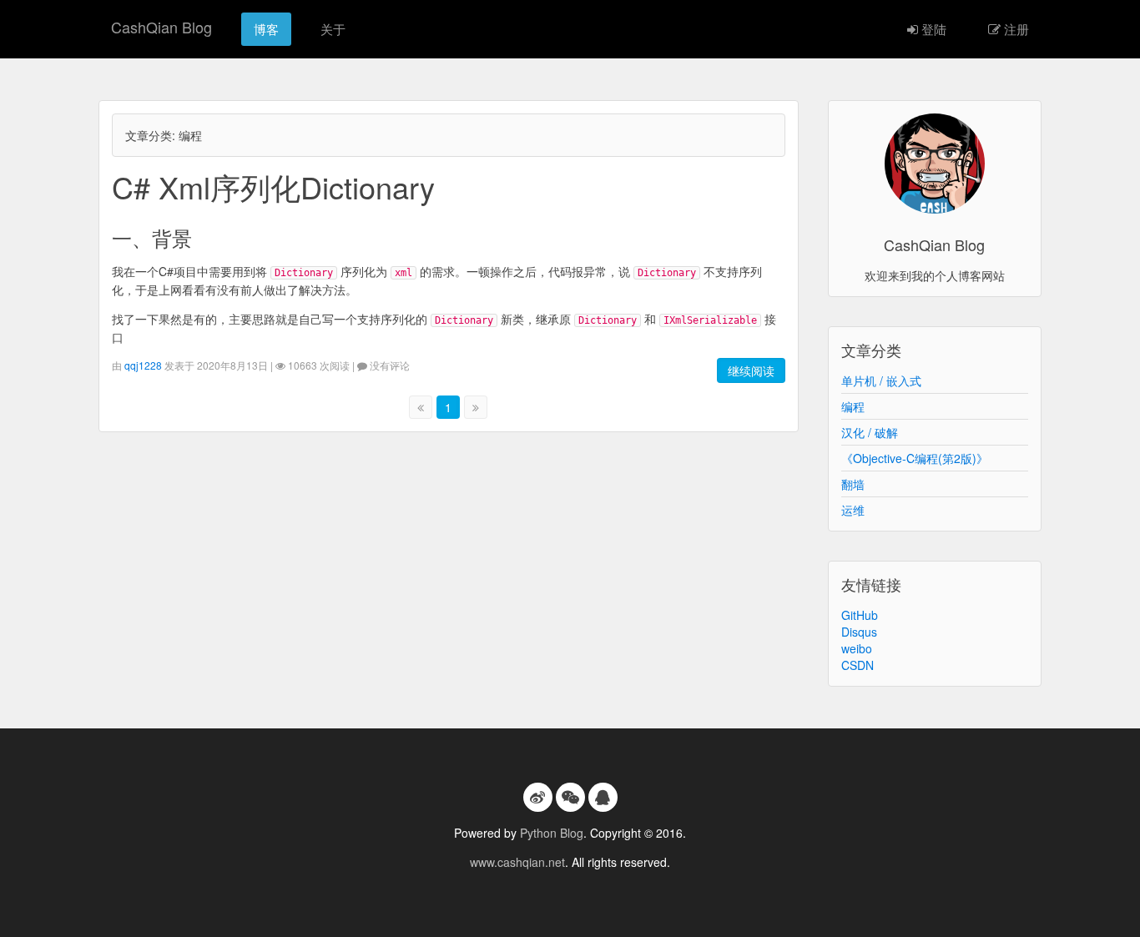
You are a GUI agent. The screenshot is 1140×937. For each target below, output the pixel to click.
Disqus (859, 631)
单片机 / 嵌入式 (881, 380)
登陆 (932, 29)
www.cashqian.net (517, 862)
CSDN (857, 665)
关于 (333, 29)
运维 (853, 509)
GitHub (859, 615)
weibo (856, 648)
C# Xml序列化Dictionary (273, 186)
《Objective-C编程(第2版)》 (914, 458)
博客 (266, 29)
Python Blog (551, 832)
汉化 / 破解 (869, 432)
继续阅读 (751, 370)
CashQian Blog (161, 27)
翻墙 (853, 484)
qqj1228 (143, 365)
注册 (1015, 29)
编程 (853, 406)
